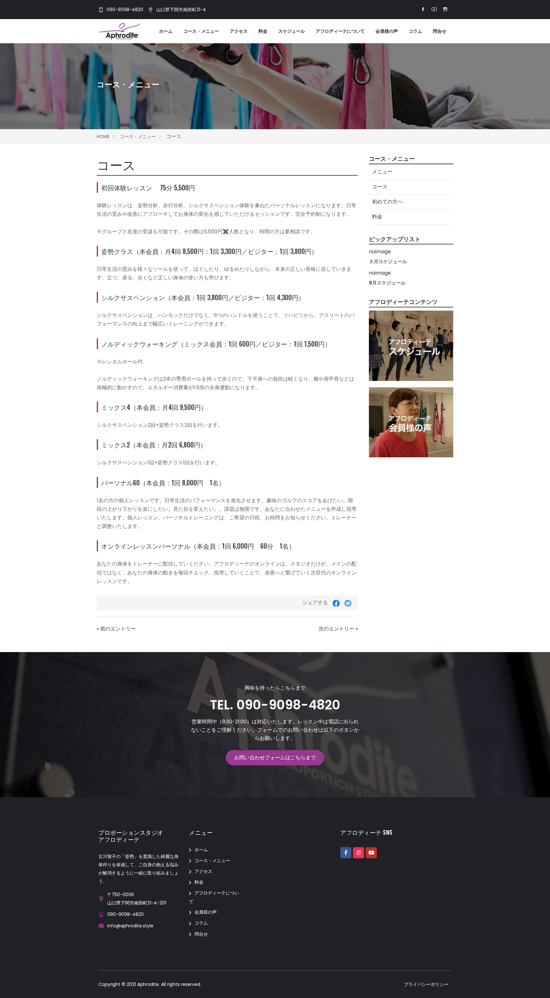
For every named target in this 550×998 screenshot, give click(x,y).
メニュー (382, 171)
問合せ (439, 31)
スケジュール (291, 31)
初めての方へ (387, 201)
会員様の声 (387, 31)
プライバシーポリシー (426, 984)
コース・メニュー (201, 31)
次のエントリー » (338, 628)
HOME (103, 136)
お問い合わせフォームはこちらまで (275, 757)
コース (379, 186)
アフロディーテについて (340, 31)
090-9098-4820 (125, 10)
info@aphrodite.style (130, 926)
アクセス (239, 31)
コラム (415, 31)
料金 (262, 31)
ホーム (166, 31)
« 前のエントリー (116, 628)
